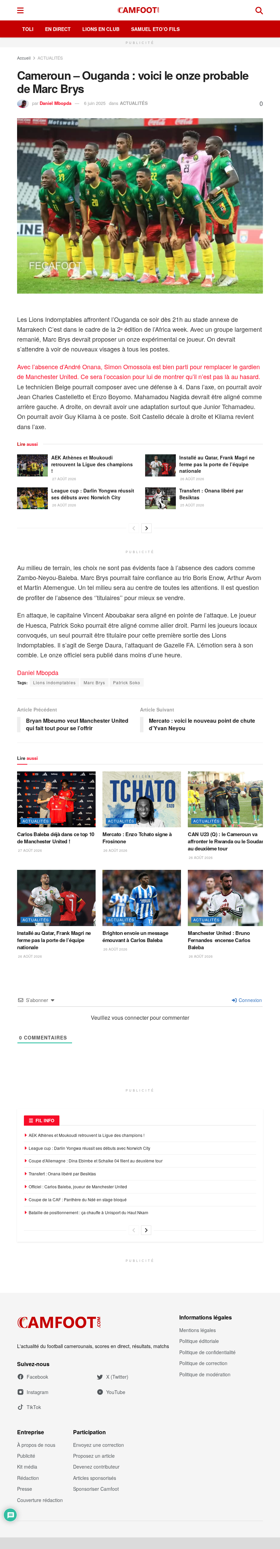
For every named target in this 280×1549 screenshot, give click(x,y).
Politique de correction (203, 1363)
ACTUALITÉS (50, 58)
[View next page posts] (146, 528)
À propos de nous (36, 1444)
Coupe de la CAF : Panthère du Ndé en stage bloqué (78, 1199)
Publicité (26, 1455)
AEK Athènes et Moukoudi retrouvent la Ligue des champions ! (92, 464)
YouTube (115, 1392)
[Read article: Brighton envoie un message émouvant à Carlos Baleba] (141, 898)
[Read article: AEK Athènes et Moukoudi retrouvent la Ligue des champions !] (32, 465)
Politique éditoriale (199, 1340)
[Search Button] (259, 10)
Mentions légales (197, 1330)
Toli (27, 29)
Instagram (37, 1392)
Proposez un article (94, 1455)
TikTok (34, 1407)
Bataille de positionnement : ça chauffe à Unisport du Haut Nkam (88, 1212)
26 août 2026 (191, 478)
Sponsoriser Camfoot (96, 1488)
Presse (24, 1488)
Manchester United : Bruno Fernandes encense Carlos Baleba (219, 940)
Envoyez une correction (98, 1444)
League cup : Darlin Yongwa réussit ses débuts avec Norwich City (92, 494)
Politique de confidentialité (207, 1352)
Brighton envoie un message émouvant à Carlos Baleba (135, 936)
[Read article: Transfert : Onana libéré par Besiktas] (160, 498)
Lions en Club (101, 29)
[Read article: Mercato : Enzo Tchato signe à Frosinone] (141, 799)
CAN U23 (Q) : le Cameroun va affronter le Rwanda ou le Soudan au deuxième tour (226, 841)
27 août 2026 (63, 478)
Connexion (249, 1000)
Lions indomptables (54, 682)
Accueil (24, 58)
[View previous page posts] (134, 528)
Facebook (37, 1376)
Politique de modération (204, 1374)
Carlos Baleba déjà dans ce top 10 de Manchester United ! (55, 837)
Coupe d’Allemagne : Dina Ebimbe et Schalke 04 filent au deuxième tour (96, 1160)
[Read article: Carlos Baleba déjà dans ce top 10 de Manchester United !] (56, 799)
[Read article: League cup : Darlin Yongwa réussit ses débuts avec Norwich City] (32, 498)
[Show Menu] (20, 10)
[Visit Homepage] (139, 10)
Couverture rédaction (40, 1500)
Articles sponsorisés (94, 1477)
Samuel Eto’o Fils (155, 29)
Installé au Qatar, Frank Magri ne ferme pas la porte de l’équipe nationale (217, 464)
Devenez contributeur (96, 1466)
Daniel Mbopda (55, 103)
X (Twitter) (117, 1376)
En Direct (58, 29)
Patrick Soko (126, 682)
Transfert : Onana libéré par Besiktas (211, 494)
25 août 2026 (191, 505)
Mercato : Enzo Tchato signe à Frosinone (136, 837)
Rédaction (28, 1477)
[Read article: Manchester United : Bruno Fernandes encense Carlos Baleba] (227, 898)
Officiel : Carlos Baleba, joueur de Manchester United (78, 1186)
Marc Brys (94, 682)
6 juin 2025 (95, 103)
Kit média (27, 1466)
